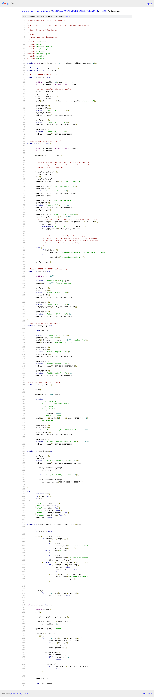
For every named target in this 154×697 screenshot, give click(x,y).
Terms (26, 693)
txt (144, 693)
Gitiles (13, 693)
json (150, 693)
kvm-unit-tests (43, 11)
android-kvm (28, 11)
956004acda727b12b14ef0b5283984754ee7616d (75, 11)
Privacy (19, 693)
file (68, 16)
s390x (104, 11)
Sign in (149, 3)
